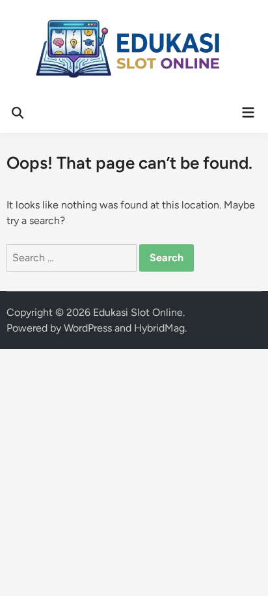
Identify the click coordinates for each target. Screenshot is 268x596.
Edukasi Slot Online (138, 312)
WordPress (88, 328)
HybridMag (159, 328)
